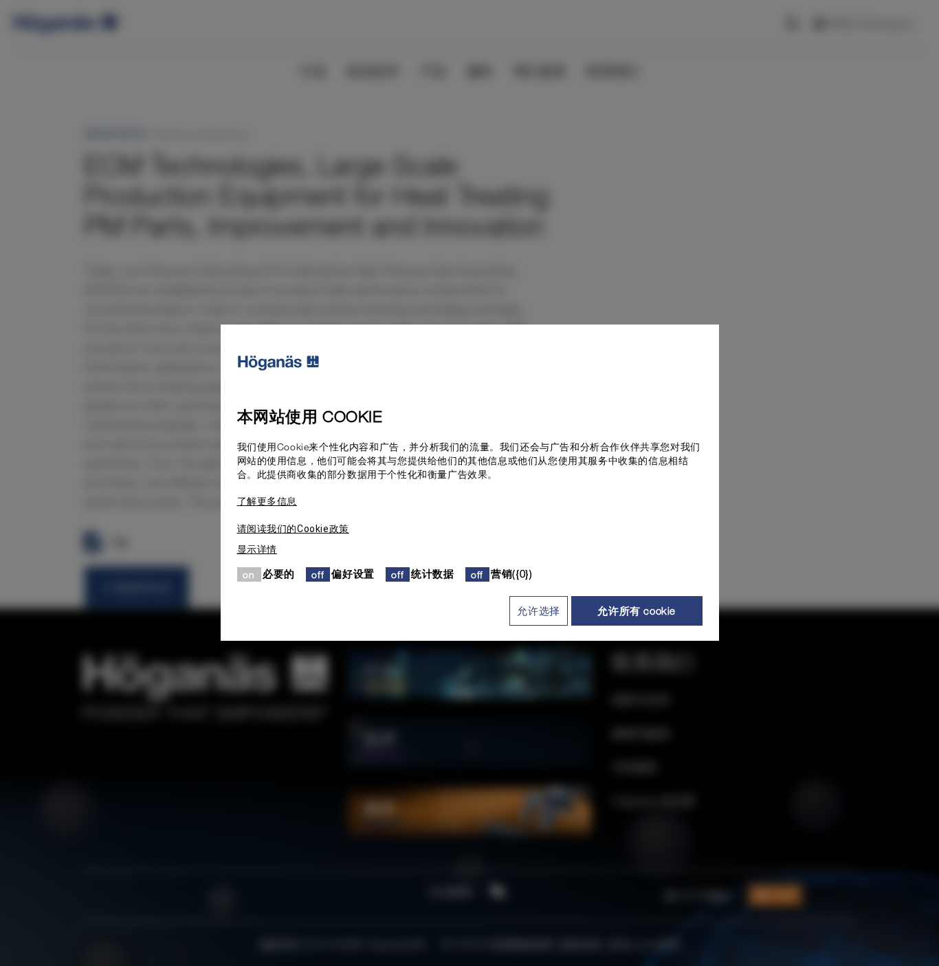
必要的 (279, 574)
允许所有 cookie (636, 610)
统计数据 (432, 574)
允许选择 (538, 610)
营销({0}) (511, 574)
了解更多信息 (267, 501)
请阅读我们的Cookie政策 (293, 529)
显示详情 (257, 550)
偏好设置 (352, 574)
